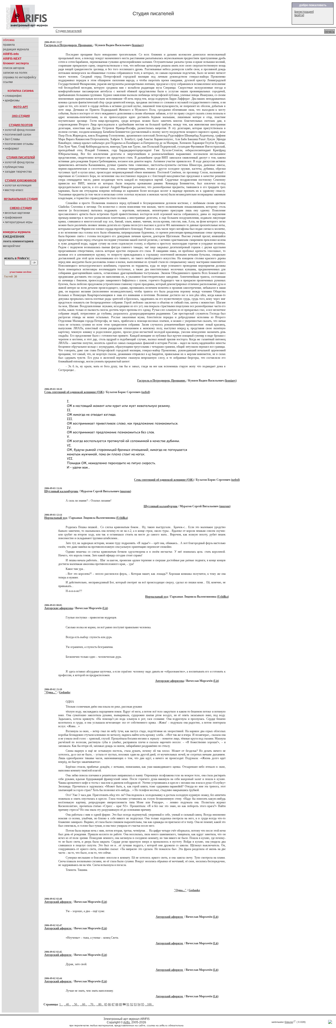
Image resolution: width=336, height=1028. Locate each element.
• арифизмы (11, 100)
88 (116, 1004)
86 (109, 1004)
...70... (91, 1004)
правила (9, 44)
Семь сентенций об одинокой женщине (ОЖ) (74, 392)
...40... (67, 1004)
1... (61, 1004)
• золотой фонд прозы (18, 162)
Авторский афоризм (58, 902)
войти (299, 15)
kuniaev (138, 45)
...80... (100, 1004)
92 (131, 1004)
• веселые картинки (16, 213)
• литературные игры (17, 222)
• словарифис (12, 95)
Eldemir (289, 1022)
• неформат (11, 148)
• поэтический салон (17, 134)
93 (135, 1004)
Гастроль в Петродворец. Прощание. (68, 45)
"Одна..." (50, 692)
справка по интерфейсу (19, 77)
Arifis (126, 1022)
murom (125, 491)
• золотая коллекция (17, 185)
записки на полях (15, 72)
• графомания (12, 217)
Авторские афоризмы (58, 608)
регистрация (304, 12)
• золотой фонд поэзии (19, 130)
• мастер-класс (13, 190)
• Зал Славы (11, 139)
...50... (75, 1004)
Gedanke (64, 692)
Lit (105, 608)
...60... (83, 1004)
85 (105, 1004)
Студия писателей (69, 31)
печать (329, 31)
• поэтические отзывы (18, 144)
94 (138, 1004)
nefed (145, 392)
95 (142, 1004)
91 (127, 1004)
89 (120, 1004)
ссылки (8, 82)
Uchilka (122, 518)
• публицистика (13, 167)
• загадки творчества (17, 171)
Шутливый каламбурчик (61, 491)
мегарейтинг (11, 246)
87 (113, 1004)
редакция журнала (16, 49)
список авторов (13, 68)
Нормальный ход (55, 518)
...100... (149, 1004)
